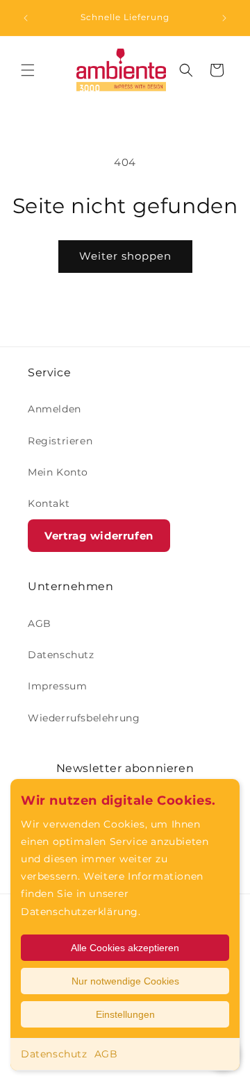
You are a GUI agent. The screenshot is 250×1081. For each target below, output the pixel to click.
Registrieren (60, 441)
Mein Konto (58, 472)
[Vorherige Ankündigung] (25, 18)
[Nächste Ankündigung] (224, 18)
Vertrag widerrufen (98, 535)
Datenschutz (54, 1054)
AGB (106, 1054)
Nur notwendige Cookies (125, 981)
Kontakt (48, 503)
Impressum (57, 686)
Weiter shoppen (125, 255)
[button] (27, 70)
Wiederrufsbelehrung (84, 718)
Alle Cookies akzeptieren (125, 947)
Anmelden (54, 409)
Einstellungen (125, 1014)
